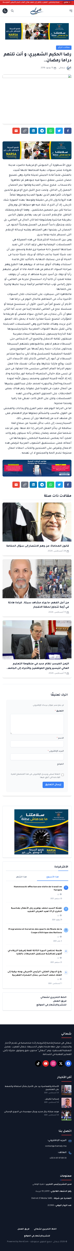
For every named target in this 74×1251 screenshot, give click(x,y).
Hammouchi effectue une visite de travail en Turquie (38, 888)
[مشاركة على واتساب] (50, 131)
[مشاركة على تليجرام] (42, 131)
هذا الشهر (21, 877)
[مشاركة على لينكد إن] (33, 131)
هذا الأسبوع (53, 877)
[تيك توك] (38, 1063)
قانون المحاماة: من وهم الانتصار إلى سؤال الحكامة (37, 546)
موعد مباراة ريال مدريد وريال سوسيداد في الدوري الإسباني (31, 1112)
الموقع (60, 764)
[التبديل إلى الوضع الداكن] (5, 10)
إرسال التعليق (53, 785)
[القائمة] (71, 11)
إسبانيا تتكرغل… (51, 1099)
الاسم (60, 738)
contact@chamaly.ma (55, 1146)
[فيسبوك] (68, 1063)
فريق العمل (59, 1001)
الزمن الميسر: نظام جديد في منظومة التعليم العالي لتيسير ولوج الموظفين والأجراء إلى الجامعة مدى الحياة (37, 668)
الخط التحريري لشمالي (53, 997)
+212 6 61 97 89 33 (58, 1158)
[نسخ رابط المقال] (24, 131)
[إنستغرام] (53, 1063)
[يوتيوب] (46, 1063)
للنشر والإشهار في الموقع (51, 1005)
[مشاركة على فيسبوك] (67, 131)
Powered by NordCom (17, 1242)
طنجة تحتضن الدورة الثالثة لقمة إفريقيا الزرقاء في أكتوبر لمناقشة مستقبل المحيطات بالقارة (35, 952)
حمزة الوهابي (38, 1184)
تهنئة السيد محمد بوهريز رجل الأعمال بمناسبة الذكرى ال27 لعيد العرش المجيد (36, 910)
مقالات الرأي (64, 47)
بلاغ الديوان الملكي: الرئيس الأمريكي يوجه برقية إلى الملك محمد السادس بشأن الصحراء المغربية (35, 973)
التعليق (59, 711)
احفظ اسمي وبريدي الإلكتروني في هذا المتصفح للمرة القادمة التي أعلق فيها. (35, 776)
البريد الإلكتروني (56, 751)
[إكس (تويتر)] (61, 1063)
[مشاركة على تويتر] (59, 131)
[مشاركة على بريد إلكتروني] (16, 131)
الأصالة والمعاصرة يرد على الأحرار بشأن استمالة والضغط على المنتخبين (32, 1088)
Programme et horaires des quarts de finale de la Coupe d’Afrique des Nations (35, 931)
